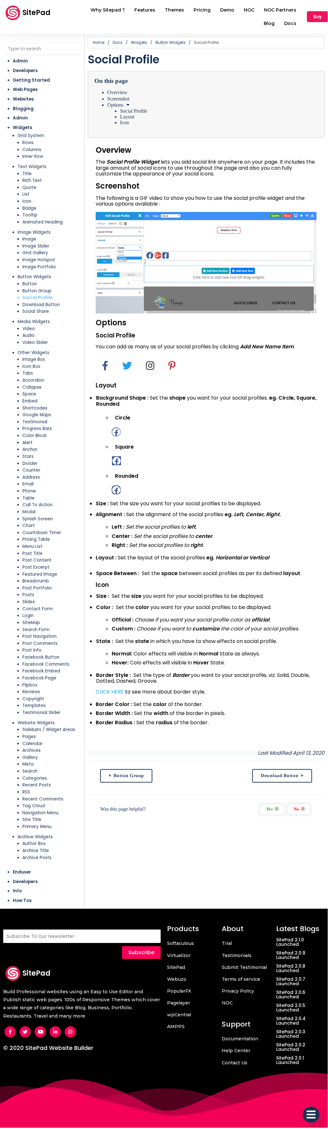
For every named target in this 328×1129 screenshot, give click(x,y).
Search (29, 771)
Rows (28, 143)
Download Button (41, 305)
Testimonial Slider (41, 713)
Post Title (32, 553)
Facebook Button (41, 657)
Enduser (22, 872)
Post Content (37, 560)
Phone (29, 491)
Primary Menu (37, 827)
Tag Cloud (33, 806)
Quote (29, 187)
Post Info (32, 650)
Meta (28, 764)
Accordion (33, 380)
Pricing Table (36, 539)
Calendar (32, 744)
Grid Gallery (35, 253)
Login (28, 616)
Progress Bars (37, 429)
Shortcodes (34, 408)
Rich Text (32, 180)
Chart (28, 526)
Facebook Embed (41, 671)
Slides (28, 602)
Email (28, 484)
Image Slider (35, 246)
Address (31, 477)
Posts (28, 595)
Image (29, 239)
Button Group (37, 291)
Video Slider (35, 342)
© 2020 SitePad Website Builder (48, 1048)
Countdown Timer (41, 533)
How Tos (22, 901)
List (25, 194)
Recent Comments (42, 799)
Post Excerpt (36, 567)
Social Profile (37, 298)
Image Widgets (34, 232)
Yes (272, 809)
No (299, 809)
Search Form (36, 630)
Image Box (33, 359)
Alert (27, 443)
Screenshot (118, 99)
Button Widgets (34, 277)
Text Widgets (32, 167)
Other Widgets (33, 353)
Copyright (33, 699)
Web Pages (25, 89)
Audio (28, 335)
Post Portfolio (37, 588)
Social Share (35, 311)
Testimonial (34, 422)
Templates (34, 706)
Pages (29, 737)
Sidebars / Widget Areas (48, 730)
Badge (29, 208)
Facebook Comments (45, 664)
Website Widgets (36, 723)
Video (28, 329)
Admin (20, 61)
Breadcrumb (35, 581)
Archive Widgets (35, 837)
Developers (25, 71)
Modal (29, 512)
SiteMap (31, 623)
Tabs (27, 373)
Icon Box (31, 366)
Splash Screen (37, 519)
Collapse (32, 387)
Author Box (34, 844)
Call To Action (37, 505)
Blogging (23, 109)
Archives (31, 750)
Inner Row (32, 156)
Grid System (31, 136)
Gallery (30, 757)
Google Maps (36, 415)
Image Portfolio (39, 267)
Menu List (32, 546)
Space (29, 394)
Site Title (31, 819)
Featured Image (39, 574)
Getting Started (31, 80)
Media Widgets (34, 322)
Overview (117, 92)
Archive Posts (37, 858)
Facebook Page (39, 678)
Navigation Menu (40, 813)
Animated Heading (42, 222)
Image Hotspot (38, 260)
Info (17, 891)
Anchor (29, 449)
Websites (23, 99)
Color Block (34, 436)
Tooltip (29, 215)
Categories (34, 778)
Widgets (22, 128)
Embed (29, 401)
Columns (31, 150)
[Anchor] (136, 150)
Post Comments (40, 643)
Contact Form (37, 609)
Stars (28, 456)
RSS (26, 792)
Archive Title (35, 851)
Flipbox (29, 685)
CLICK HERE (110, 691)
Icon (26, 201)
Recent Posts (36, 785)
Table (28, 498)
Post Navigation (39, 636)
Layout (127, 116)
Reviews (31, 692)
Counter (31, 470)
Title (27, 174)
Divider (29, 463)
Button (29, 284)
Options (115, 105)
